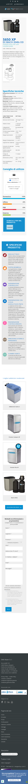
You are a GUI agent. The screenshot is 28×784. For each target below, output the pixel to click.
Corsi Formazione (5, 734)
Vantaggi (3, 727)
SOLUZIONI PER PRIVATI (13, 507)
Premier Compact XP (14, 437)
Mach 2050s (14, 497)
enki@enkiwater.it (20, 4)
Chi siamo (3, 717)
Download (9, 227)
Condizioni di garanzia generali (9, 680)
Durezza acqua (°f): (14, 178)
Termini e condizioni (6, 678)
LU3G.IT (23, 766)
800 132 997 (10, 4)
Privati (2, 719)
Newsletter (4, 739)
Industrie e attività (6, 724)
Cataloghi (3, 729)
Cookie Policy (12, 676)
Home (2, 714)
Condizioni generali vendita (8, 682)
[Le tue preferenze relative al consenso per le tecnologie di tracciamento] (2, 781)
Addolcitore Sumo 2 (14, 406)
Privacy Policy (4, 676)
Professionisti (4, 722)
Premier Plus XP (14, 467)
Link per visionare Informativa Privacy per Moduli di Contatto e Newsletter (12, 587)
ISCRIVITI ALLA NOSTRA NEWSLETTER (9, 754)
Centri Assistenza (5, 736)
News (2, 732)
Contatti (3, 741)
